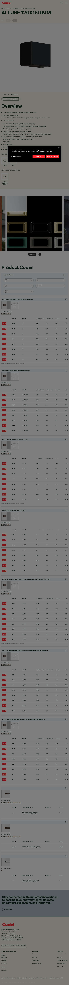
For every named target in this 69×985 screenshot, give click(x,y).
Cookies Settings (16, 156)
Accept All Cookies (52, 156)
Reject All (38, 156)
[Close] (59, 148)
